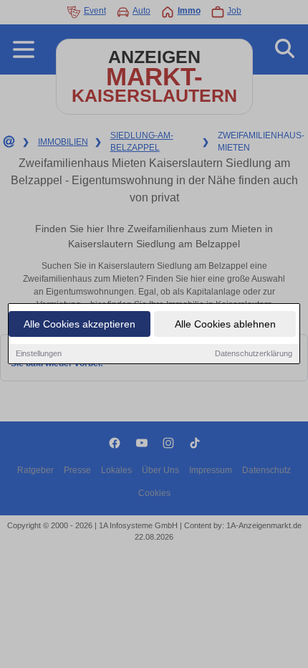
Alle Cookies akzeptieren (79, 324)
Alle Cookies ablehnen (225, 324)
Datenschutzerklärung (253, 353)
